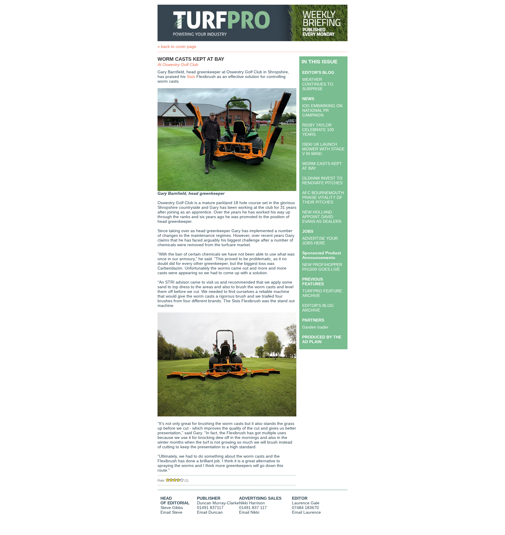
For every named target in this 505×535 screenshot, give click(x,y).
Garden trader (315, 327)
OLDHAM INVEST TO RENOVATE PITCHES (322, 180)
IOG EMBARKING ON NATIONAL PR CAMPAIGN (322, 110)
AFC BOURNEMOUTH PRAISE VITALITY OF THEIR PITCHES (323, 197)
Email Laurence (306, 512)
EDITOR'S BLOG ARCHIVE (318, 307)
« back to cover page (177, 46)
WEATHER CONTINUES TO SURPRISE (317, 84)
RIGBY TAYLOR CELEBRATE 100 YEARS (318, 130)
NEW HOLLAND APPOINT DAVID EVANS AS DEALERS (321, 217)
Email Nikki (249, 512)
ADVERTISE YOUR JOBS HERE (320, 240)
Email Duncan (210, 512)
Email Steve (171, 512)
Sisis (191, 76)
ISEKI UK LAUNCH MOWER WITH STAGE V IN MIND (323, 149)
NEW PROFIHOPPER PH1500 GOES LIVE (322, 267)
